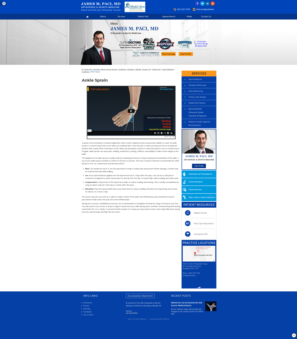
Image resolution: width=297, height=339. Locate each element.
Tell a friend (88, 315)
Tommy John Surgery (197, 97)
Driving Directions (189, 275)
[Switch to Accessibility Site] (3, 3)
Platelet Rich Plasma (197, 103)
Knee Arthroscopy (196, 91)
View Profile (186, 54)
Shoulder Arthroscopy (197, 85)
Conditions (86, 72)
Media (189, 16)
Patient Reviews (195, 189)
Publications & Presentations (200, 174)
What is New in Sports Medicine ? (202, 197)
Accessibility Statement (140, 296)
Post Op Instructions (204, 223)
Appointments (168, 16)
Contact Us (206, 16)
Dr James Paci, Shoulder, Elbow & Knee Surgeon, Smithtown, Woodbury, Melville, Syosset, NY (116, 69)
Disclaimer (87, 303)
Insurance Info (201, 234)
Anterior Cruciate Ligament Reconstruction (199, 123)
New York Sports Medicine (137, 319)
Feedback (87, 312)
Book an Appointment (205, 9)
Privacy (86, 306)
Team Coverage (168, 54)
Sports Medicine (168, 69)
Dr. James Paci (201, 46)
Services (121, 16)
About (103, 16)
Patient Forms (200, 212)
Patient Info (143, 16)
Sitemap (86, 309)
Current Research (195, 182)
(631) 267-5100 (183, 9)
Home (87, 17)
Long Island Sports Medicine (159, 319)
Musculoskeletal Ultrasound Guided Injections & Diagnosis (197, 112)
